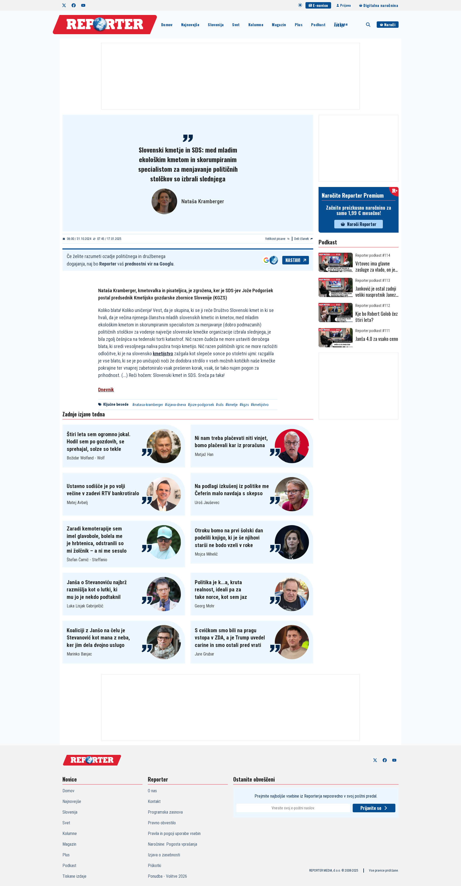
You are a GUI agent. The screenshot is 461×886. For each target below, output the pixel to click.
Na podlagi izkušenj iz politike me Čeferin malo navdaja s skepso (232, 490)
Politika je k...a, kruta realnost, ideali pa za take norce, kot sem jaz (221, 589)
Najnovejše (190, 24)
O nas (152, 790)
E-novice (320, 5)
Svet (236, 24)
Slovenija (216, 24)
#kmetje (231, 405)
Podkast (318, 24)
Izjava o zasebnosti (164, 854)
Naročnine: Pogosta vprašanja (172, 844)
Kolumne (255, 24)
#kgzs (244, 405)
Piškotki (154, 865)
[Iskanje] (368, 24)
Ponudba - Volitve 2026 (167, 876)
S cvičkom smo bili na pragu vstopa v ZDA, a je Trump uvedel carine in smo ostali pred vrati (230, 637)
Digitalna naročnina (380, 5)
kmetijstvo (163, 353)
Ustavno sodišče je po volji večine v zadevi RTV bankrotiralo (103, 490)
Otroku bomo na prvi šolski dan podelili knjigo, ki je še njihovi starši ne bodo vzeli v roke (229, 537)
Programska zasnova (165, 812)
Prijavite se (370, 808)
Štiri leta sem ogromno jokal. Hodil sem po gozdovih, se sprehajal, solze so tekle (98, 441)
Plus (299, 24)
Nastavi (292, 260)
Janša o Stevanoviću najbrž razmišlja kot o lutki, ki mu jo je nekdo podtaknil (97, 589)
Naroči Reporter (361, 224)
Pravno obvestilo (162, 822)
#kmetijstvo (260, 405)
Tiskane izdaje (340, 24)
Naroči (389, 24)
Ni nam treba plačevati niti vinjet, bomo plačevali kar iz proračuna (231, 442)
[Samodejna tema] (300, 5)
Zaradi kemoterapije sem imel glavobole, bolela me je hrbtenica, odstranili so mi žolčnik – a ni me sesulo (96, 539)
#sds (220, 405)
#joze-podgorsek (201, 405)
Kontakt (154, 801)
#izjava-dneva (175, 405)
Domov (167, 24)
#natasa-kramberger (147, 405)
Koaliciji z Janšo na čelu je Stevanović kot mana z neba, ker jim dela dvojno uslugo (98, 637)
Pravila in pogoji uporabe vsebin (174, 833)
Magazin (279, 24)
